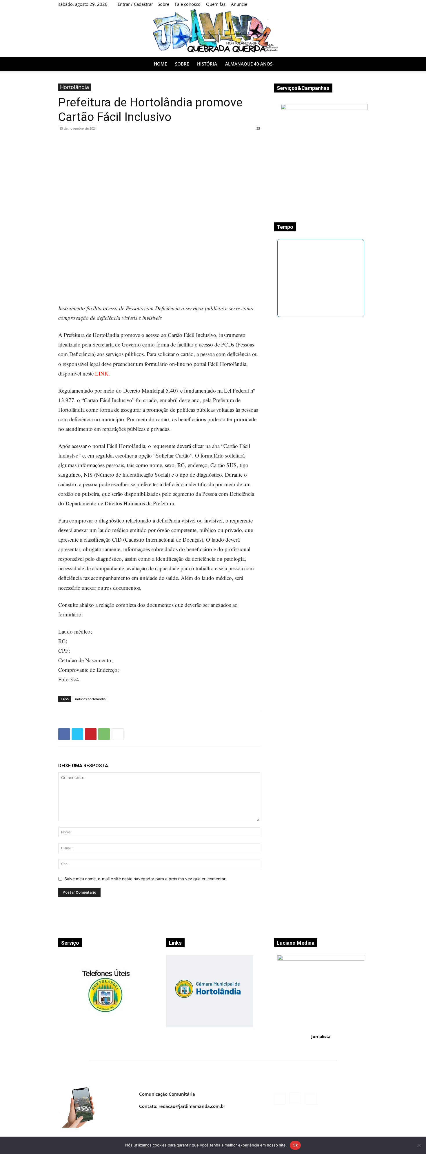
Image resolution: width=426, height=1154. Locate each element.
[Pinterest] (91, 734)
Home (160, 64)
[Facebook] (328, 64)
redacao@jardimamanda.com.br (192, 1106)
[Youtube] (348, 64)
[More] (118, 734)
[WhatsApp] (104, 734)
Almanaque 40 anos (248, 64)
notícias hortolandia (90, 699)
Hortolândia (74, 87)
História (207, 64)
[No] (419, 1145)
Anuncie (239, 4)
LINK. (102, 373)
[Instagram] (338, 64)
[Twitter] (77, 734)
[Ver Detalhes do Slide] (209, 1025)
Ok (295, 1145)
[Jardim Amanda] (213, 33)
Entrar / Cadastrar (135, 4)
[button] (361, 64)
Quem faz (215, 4)
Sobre (163, 4)
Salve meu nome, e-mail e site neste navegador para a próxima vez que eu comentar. (145, 878)
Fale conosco (188, 4)
